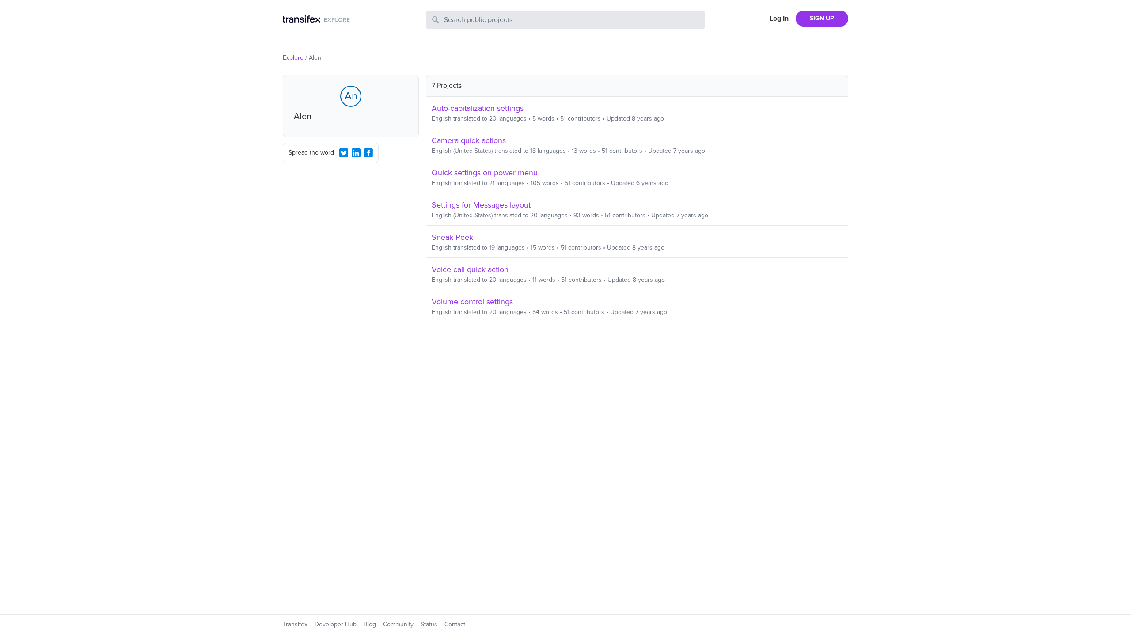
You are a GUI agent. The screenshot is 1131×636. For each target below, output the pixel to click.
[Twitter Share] (344, 153)
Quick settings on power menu (485, 173)
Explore (293, 57)
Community (398, 624)
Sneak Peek (452, 237)
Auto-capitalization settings (478, 108)
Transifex (295, 624)
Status (429, 624)
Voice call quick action (470, 269)
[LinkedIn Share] (356, 153)
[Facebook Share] (368, 153)
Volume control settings (472, 302)
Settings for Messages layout (481, 205)
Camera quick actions (469, 140)
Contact (454, 624)
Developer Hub (336, 624)
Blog (370, 624)
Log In (779, 18)
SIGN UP (822, 18)
